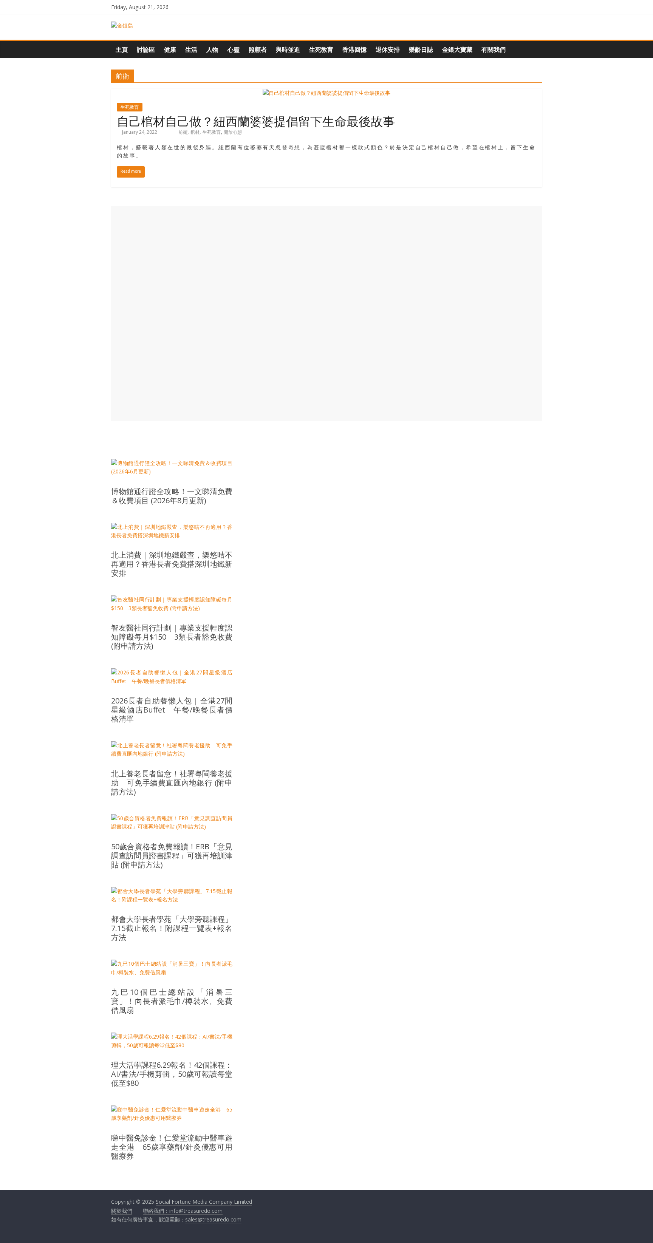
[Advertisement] (326, 313)
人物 (212, 49)
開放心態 (233, 132)
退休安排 (388, 49)
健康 (170, 49)
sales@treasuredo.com (213, 1219)
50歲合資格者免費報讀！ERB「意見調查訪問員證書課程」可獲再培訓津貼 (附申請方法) (171, 855)
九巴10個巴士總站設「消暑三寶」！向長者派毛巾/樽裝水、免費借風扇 (171, 1001)
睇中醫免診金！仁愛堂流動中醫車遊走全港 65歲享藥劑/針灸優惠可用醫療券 (171, 1147)
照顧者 (258, 49)
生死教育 (321, 49)
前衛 (182, 132)
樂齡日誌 (421, 49)
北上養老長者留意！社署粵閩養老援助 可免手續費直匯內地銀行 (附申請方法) (171, 782)
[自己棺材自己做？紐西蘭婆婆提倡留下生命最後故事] (326, 92)
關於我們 (121, 1210)
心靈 (233, 49)
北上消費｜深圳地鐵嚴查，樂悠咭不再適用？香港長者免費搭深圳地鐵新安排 (171, 564)
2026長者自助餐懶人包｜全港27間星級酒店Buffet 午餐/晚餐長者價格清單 (171, 710)
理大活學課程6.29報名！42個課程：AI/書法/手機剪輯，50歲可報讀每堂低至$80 (171, 1074)
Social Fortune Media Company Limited (204, 1201)
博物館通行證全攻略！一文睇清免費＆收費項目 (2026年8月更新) (171, 496)
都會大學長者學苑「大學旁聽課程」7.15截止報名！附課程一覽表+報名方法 (171, 928)
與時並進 (288, 49)
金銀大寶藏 (457, 49)
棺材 (195, 132)
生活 (191, 49)
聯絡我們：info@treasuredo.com (183, 1210)
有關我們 (493, 49)
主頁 (122, 49)
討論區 (146, 49)
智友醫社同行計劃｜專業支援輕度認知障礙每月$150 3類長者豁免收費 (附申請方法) (171, 637)
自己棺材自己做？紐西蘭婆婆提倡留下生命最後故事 (256, 120)
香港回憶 (354, 49)
